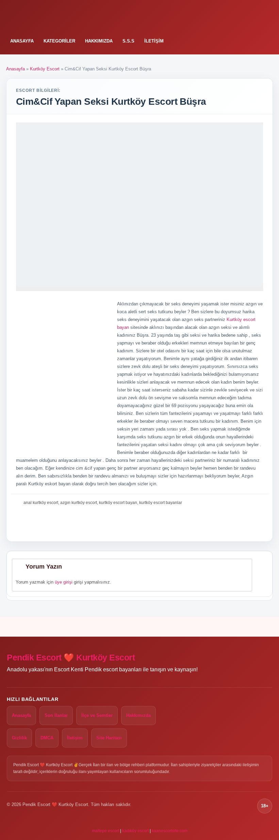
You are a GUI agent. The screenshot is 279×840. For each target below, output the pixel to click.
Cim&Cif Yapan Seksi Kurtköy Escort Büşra (111, 101)
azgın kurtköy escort (78, 502)
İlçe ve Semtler (97, 715)
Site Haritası (109, 737)
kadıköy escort (135, 830)
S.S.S (128, 41)
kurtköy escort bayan (118, 502)
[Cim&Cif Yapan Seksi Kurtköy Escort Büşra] (139, 204)
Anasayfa (22, 41)
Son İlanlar (56, 715)
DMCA (46, 737)
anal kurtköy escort (40, 502)
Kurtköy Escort (45, 68)
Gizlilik (19, 737)
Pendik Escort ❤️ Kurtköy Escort (71, 657)
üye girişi (63, 582)
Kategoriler (59, 41)
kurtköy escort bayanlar (160, 502)
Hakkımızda (99, 41)
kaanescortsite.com (169, 830)
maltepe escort (105, 830)
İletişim (154, 41)
